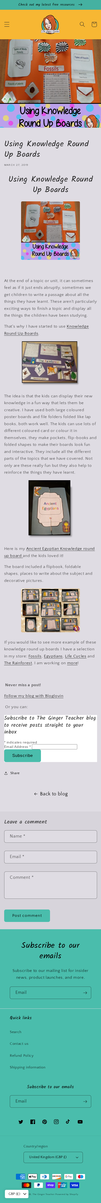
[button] (7, 24)
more (72, 663)
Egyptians (53, 656)
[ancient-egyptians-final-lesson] (50, 631)
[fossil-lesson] (50, 259)
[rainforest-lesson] (50, 385)
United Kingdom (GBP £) (48, 1157)
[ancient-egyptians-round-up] (50, 538)
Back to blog (54, 794)
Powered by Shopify (66, 1194)
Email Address (17, 747)
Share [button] (15, 773)
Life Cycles (75, 656)
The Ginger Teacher (44, 1194)
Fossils (35, 656)
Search (16, 1032)
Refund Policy (22, 1056)
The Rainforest (18, 663)
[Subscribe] (85, 993)
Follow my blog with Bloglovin (33, 696)
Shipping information (27, 1067)
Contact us (19, 1044)
